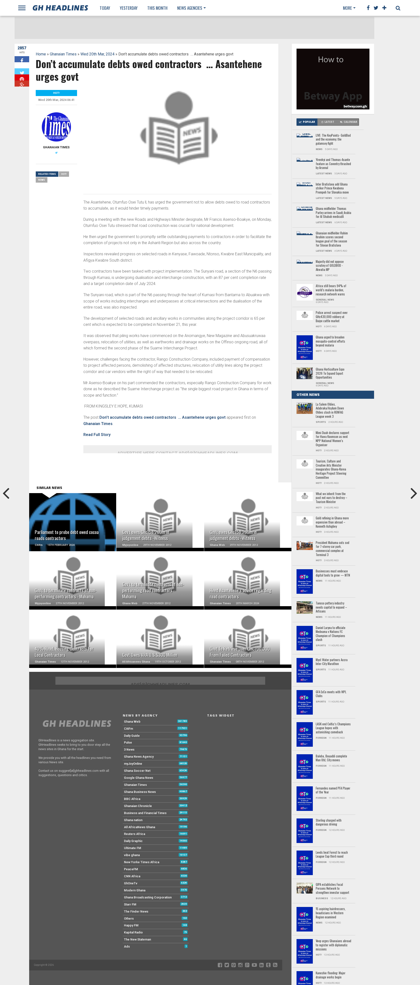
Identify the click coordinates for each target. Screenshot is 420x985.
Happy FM (131, 925)
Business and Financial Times (145, 813)
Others (129, 918)
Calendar (350, 122)
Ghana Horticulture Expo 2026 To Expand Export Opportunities (330, 373)
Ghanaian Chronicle (138, 806)
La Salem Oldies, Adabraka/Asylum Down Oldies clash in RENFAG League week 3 (330, 410)
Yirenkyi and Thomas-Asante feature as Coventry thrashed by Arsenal (333, 164)
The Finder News (136, 911)
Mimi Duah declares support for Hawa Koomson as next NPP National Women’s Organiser (332, 439)
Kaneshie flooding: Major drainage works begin (330, 975)
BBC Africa (132, 799)
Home (41, 54)
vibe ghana (132, 855)
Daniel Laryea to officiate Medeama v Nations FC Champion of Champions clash (330, 634)
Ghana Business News (140, 792)
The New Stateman (137, 939)
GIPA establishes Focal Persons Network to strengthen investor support (332, 889)
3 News (129, 749)
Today (105, 8)
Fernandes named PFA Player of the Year (333, 790)
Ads (127, 946)
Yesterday (129, 8)
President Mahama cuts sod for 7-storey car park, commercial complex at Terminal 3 (332, 549)
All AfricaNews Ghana (139, 827)
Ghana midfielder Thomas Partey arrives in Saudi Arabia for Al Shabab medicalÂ (333, 213)
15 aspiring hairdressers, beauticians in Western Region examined (331, 913)
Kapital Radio (133, 932)
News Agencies (189, 8)
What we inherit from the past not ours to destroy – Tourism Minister (331, 498)
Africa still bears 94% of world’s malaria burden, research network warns (331, 290)
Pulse (128, 742)
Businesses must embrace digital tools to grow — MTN (333, 573)
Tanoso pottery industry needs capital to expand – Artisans (331, 607)
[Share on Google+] (22, 83)
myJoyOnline (133, 763)
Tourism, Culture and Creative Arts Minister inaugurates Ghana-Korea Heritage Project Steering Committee (331, 469)
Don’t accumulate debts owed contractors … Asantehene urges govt (162, 417)
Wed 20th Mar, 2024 (97, 54)
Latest (329, 122)
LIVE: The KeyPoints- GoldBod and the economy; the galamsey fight (333, 139)
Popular (309, 122)
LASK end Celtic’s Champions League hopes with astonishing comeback (333, 728)
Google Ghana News (138, 778)
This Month (157, 8)
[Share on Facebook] (22, 59)
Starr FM (130, 904)
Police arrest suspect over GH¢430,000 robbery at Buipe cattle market (332, 317)
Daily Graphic (133, 841)
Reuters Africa (134, 834)
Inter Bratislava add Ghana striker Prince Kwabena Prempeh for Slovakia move (332, 188)
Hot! (64, 174)
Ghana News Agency (139, 756)
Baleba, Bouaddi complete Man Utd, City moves (331, 758)
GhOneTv (130, 883)
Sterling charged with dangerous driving (328, 822)
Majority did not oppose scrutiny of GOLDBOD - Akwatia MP (330, 266)
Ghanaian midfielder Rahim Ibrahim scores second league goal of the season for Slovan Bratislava (332, 239)
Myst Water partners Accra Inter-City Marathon (332, 662)
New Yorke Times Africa (141, 862)
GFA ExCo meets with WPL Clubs (331, 694)
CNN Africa (132, 876)
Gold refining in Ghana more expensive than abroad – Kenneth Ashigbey (332, 522)
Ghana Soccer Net (137, 770)
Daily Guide (132, 735)
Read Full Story (97, 434)
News (41, 179)
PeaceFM (131, 869)
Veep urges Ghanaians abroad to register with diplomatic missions (333, 945)
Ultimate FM (132, 848)
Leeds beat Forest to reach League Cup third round (332, 855)
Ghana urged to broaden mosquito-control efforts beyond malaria (330, 341)
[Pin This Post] (22, 77)
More (347, 8)
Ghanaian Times (63, 54)
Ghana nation (133, 820)
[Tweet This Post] (22, 71)
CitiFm (128, 728)
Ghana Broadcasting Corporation (148, 897)
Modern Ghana (134, 890)
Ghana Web (132, 721)
